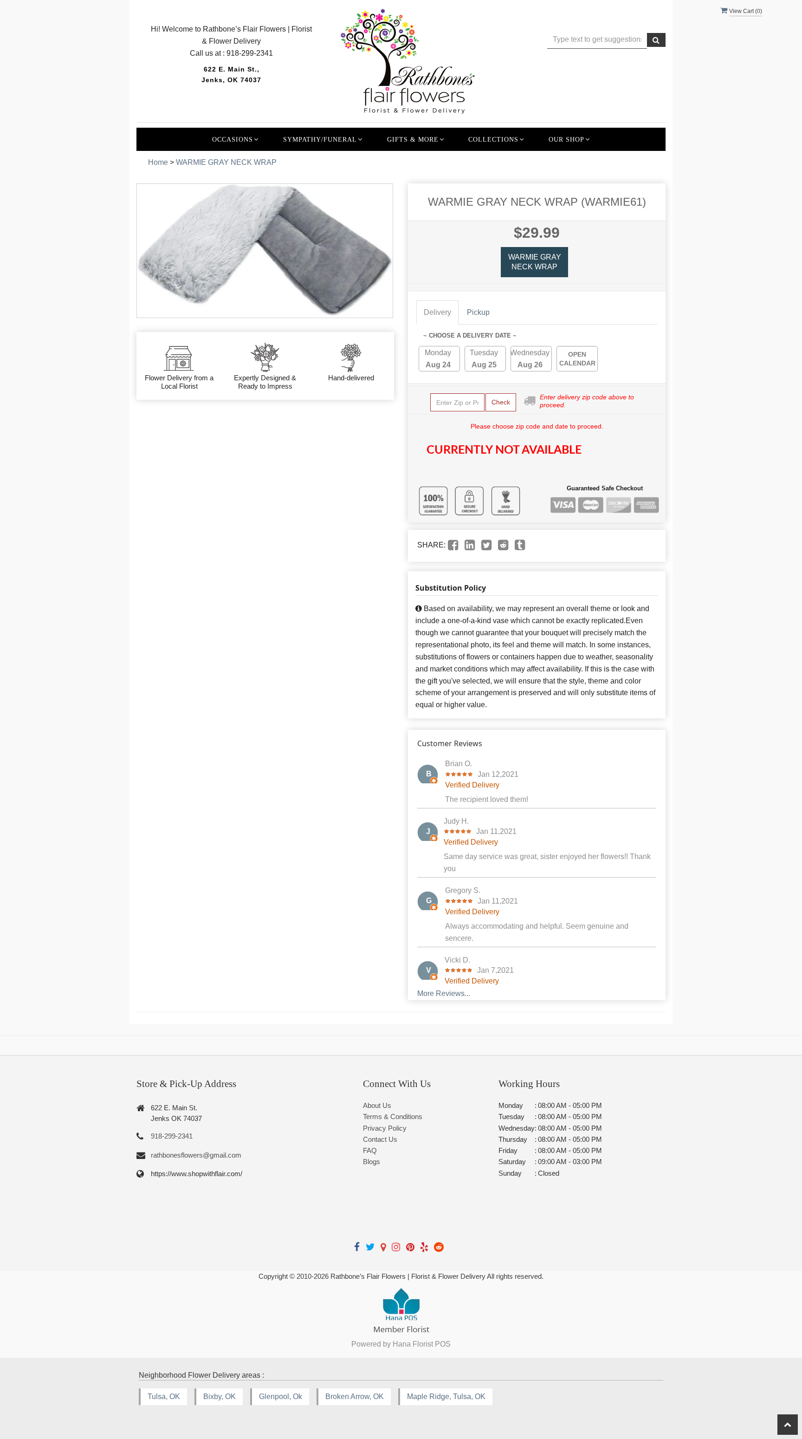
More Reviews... (443, 993)
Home (158, 162)
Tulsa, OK (164, 1396)
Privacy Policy (385, 1128)
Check (501, 402)
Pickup (478, 312)
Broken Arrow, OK (354, 1396)
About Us (377, 1105)
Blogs (371, 1162)
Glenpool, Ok (280, 1396)
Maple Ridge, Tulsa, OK (446, 1396)
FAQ (370, 1150)
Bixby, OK (219, 1396)
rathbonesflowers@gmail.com (196, 1155)
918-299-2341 (172, 1136)
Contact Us (380, 1139)
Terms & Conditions (392, 1116)
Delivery (437, 312)
